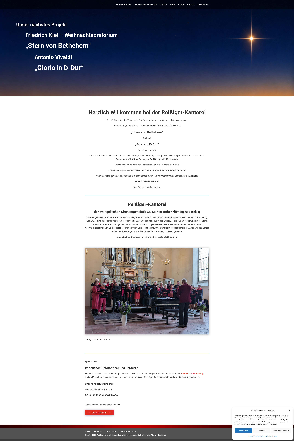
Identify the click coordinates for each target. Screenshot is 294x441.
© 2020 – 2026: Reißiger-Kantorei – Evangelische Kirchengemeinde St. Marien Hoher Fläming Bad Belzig (125, 435)
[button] (289, 411)
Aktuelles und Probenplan (145, 5)
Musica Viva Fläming (193, 373)
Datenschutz (265, 436)
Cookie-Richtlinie (254, 436)
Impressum (273, 436)
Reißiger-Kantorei (123, 5)
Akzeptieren (243, 431)
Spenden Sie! (203, 5)
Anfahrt (163, 5)
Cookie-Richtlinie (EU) (127, 431)
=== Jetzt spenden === (99, 412)
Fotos (172, 5)
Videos (181, 5)
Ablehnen (261, 431)
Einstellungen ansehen (280, 431)
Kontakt (190, 5)
